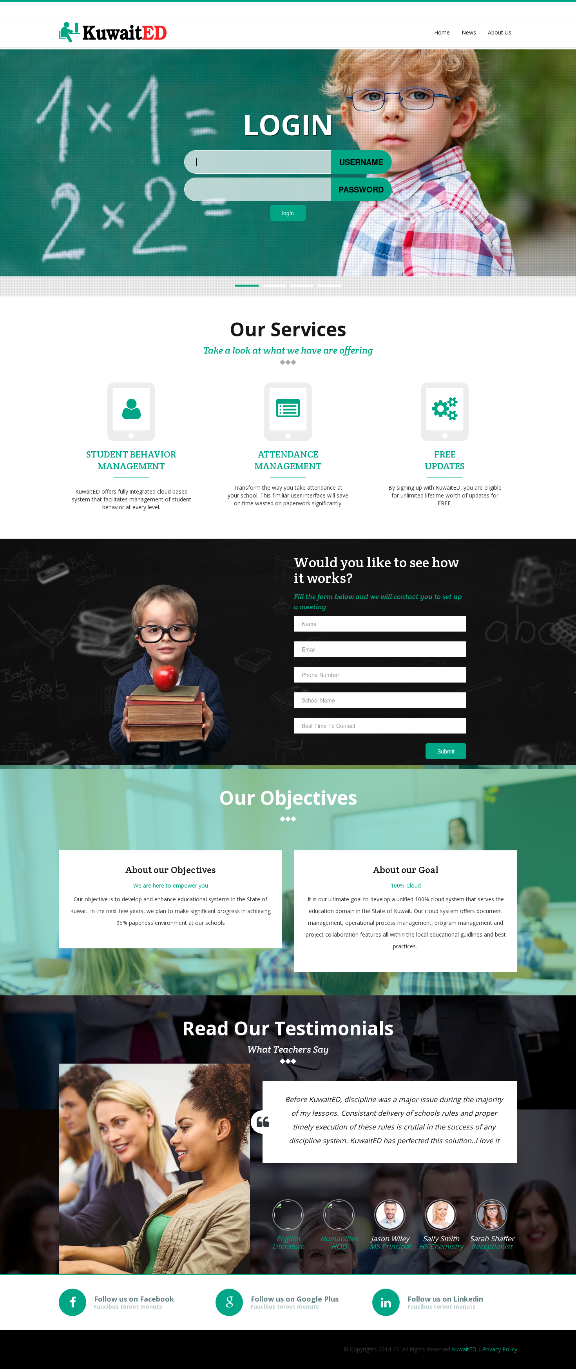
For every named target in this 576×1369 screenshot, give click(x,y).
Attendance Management (288, 460)
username (361, 161)
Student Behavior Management (131, 460)
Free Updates (445, 460)
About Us (499, 32)
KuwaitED (464, 1349)
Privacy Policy (500, 1349)
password (361, 189)
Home (442, 32)
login (288, 213)
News (469, 32)
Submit (446, 751)
